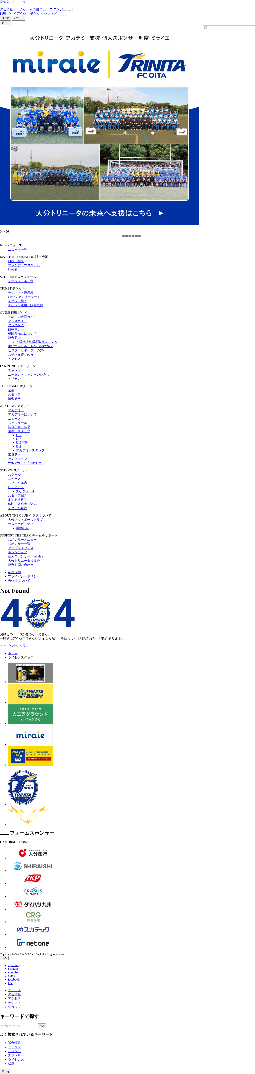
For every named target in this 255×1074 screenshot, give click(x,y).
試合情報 (6, 9)
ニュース (46, 9)
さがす (5, 18)
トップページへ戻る (14, 646)
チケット (36, 13)
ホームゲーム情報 (26, 9)
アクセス (23, 13)
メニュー (18, 18)
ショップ (50, 13)
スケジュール (63, 9)
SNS (4, 958)
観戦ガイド (8, 13)
